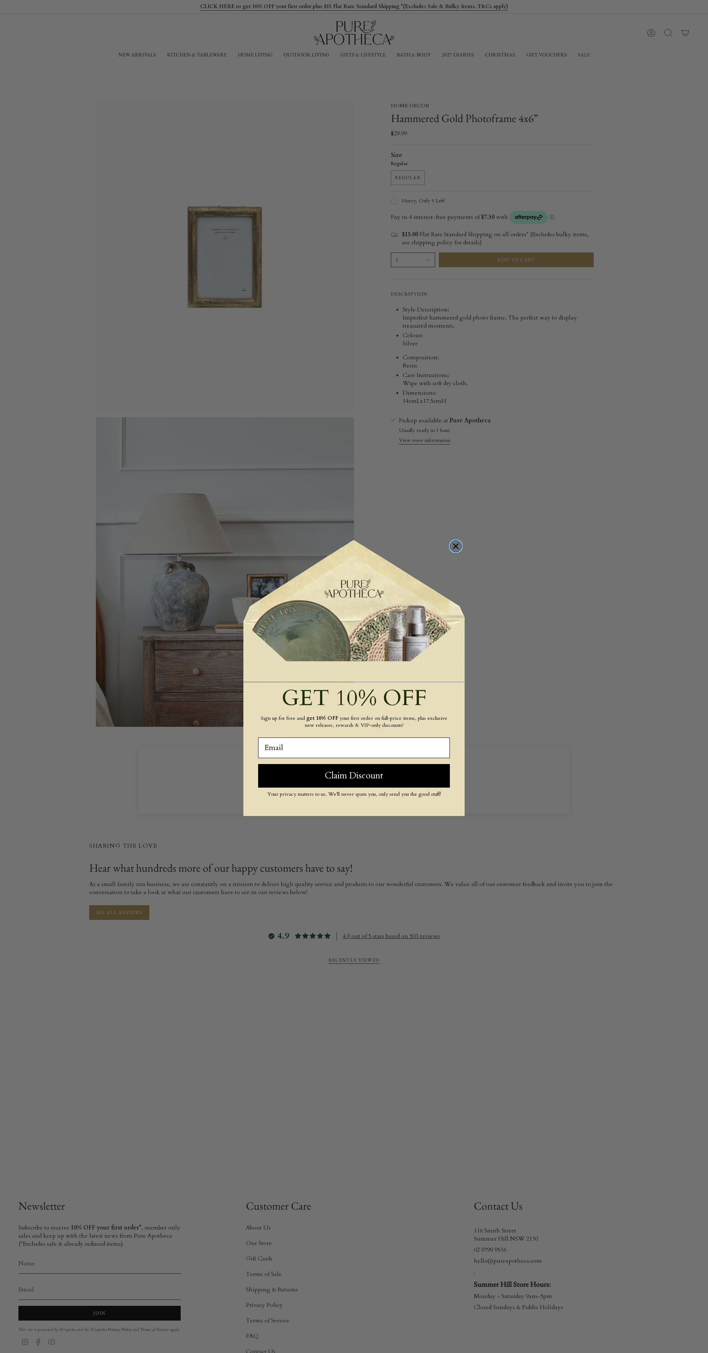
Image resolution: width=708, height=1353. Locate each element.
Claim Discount (354, 775)
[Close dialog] (456, 546)
